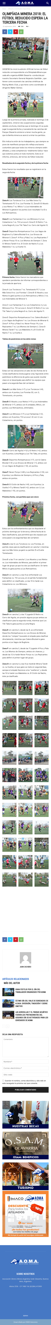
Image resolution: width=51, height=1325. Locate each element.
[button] (4, 3)
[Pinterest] (15, 31)
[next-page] (7, 1026)
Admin (25, 1315)
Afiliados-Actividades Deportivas (19, 9)
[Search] (47, 3)
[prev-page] (3, 1026)
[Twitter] (10, 31)
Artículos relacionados (15, 979)
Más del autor (12, 983)
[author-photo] (25, 963)
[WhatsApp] (21, 31)
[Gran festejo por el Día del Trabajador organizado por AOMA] (8, 992)
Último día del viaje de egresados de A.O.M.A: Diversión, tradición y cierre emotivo (31, 1003)
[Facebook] (4, 31)
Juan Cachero (25, 967)
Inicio (4, 9)
